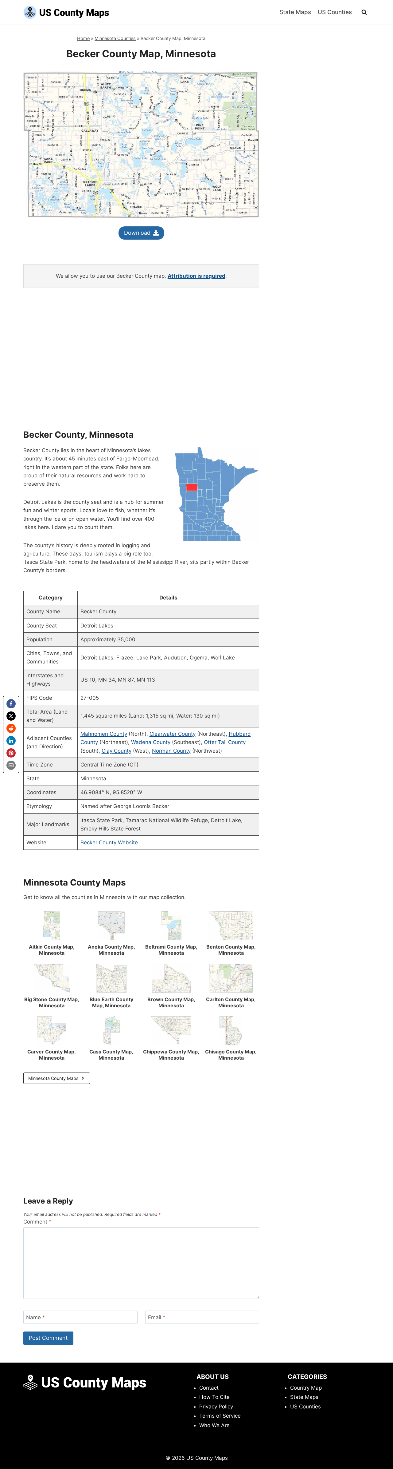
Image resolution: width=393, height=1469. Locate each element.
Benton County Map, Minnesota (231, 950)
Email (156, 1317)
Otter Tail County (225, 742)
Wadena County (150, 742)
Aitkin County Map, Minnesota (52, 950)
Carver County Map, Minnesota (51, 1055)
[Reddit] (11, 728)
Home (83, 38)
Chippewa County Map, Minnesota (171, 1055)
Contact (209, 1388)
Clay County (116, 751)
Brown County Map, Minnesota (171, 1002)
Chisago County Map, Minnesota (231, 1055)
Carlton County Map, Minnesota (231, 1002)
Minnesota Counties (115, 38)
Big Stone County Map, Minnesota (51, 1002)
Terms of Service (220, 1416)
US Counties (335, 12)
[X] (11, 716)
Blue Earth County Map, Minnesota (111, 1002)
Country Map (306, 1388)
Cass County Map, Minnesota (111, 1055)
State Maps (295, 12)
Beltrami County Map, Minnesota (171, 950)
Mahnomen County (103, 734)
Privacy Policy (216, 1406)
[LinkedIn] (11, 740)
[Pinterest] (11, 753)
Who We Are (214, 1425)
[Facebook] (11, 703)
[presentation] (51, 925)
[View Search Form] (364, 12)
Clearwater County (173, 734)
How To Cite (214, 1397)
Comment (37, 1222)
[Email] (11, 765)
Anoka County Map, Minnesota (111, 950)
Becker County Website (109, 842)
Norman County (171, 751)
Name (35, 1317)
